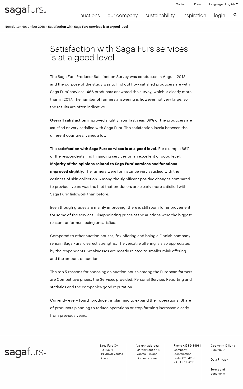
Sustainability (160, 15)
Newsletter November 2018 (25, 26)
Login (219, 15)
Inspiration (194, 15)
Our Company (122, 15)
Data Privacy (219, 359)
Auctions (90, 15)
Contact (181, 4)
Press (197, 4)
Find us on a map (147, 358)
